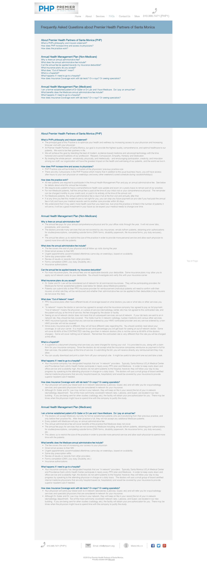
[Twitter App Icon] (158, 545)
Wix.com (111, 560)
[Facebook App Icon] (153, 545)
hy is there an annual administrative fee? (61, 59)
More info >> (137, 545)
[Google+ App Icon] (164, 545)
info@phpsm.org (106, 545)
